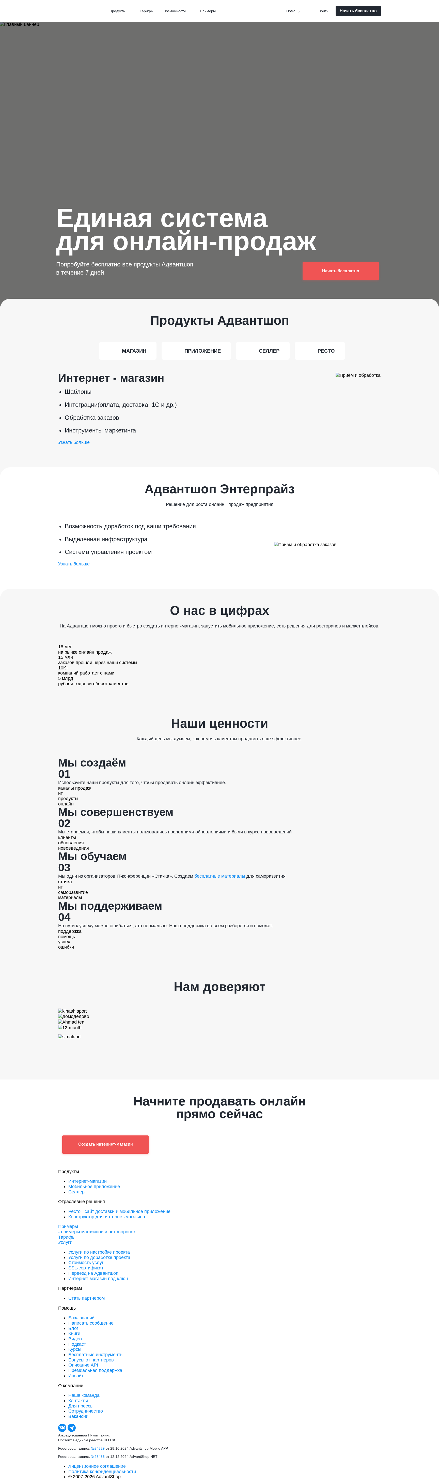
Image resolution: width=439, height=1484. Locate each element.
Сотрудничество (85, 1411)
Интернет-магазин (87, 1181)
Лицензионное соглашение (97, 1466)
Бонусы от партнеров (91, 1359)
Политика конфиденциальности (102, 1471)
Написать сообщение (91, 1323)
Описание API (83, 1365)
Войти (324, 11)
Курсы (74, 1349)
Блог (73, 1328)
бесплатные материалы (219, 876)
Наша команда (84, 1395)
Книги (74, 1333)
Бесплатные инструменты (95, 1354)
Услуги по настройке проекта (99, 1252)
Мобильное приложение (94, 1186)
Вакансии (78, 1416)
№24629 (98, 1448)
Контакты (78, 1400)
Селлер (76, 1191)
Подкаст (77, 1344)
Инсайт (76, 1375)
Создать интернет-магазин (105, 1144)
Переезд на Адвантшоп (93, 1273)
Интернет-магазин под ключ (98, 1278)
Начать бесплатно (358, 11)
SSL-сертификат (85, 1267)
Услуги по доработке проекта (99, 1257)
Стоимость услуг (86, 1262)
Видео (75, 1338)
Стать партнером (86, 1298)
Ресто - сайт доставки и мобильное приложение (119, 1211)
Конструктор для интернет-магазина (106, 1216)
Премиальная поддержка (95, 1370)
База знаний (81, 1317)
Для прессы (80, 1405)
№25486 (98, 1457)
